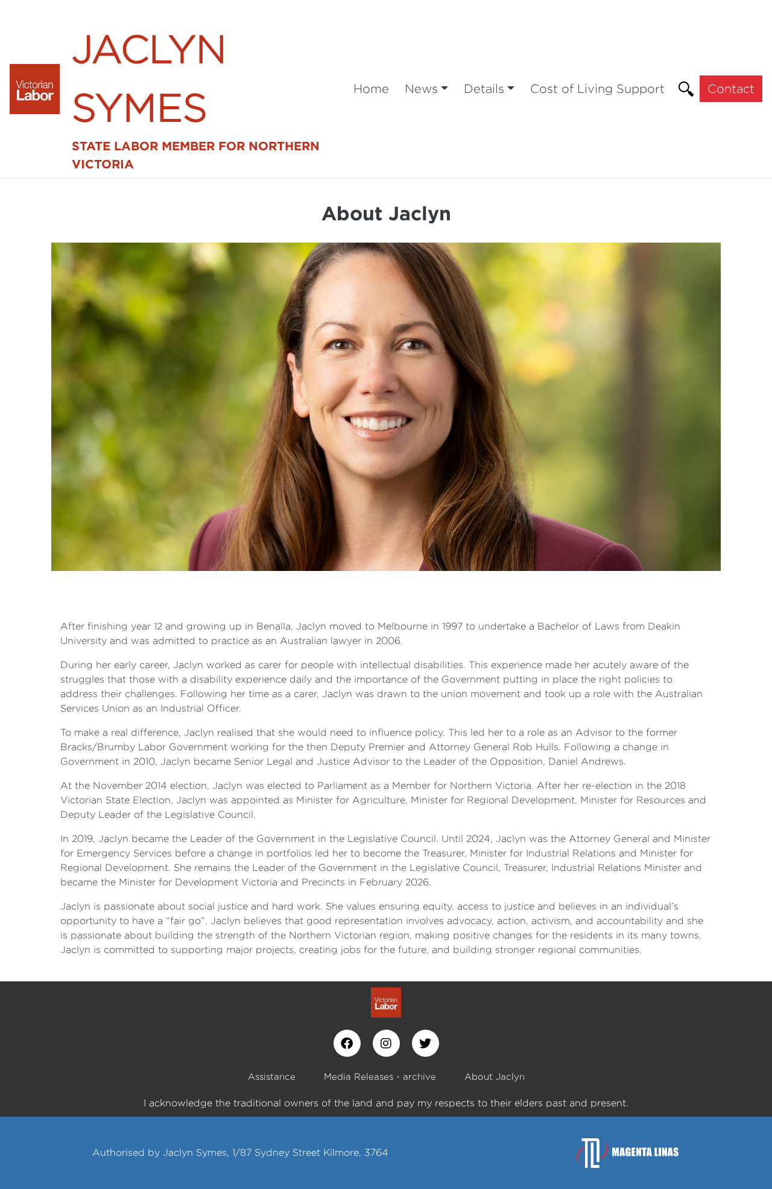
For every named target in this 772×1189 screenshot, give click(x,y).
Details (484, 88)
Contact (731, 88)
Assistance (272, 1076)
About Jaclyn (494, 1076)
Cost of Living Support (597, 88)
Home (371, 88)
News (421, 88)
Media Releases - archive (380, 1076)
